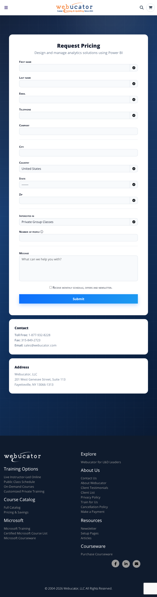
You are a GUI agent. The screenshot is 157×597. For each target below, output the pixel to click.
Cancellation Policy (94, 507)
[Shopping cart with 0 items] (150, 7)
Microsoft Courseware (20, 538)
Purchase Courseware (97, 554)
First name (25, 62)
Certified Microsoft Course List (25, 533)
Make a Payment (93, 512)
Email (22, 93)
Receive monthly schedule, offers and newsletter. (82, 287)
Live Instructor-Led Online (22, 477)
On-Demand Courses (19, 486)
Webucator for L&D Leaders (101, 462)
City (21, 147)
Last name (25, 77)
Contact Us (89, 478)
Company (24, 125)
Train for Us (89, 502)
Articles (86, 538)
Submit (78, 299)
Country (24, 162)
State (22, 178)
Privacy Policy (90, 497)
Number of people (29, 232)
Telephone (25, 109)
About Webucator (93, 483)
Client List (88, 492)
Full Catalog (12, 507)
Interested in (26, 216)
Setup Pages (90, 533)
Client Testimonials (94, 488)
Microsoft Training (17, 528)
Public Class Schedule (19, 482)
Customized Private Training (24, 491)
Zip (20, 194)
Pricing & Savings (16, 512)
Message (24, 253)
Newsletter (88, 528)
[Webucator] (74, 7)
